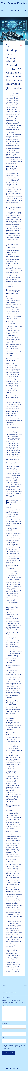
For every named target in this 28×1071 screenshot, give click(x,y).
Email (4, 1031)
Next (25, 985)
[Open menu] (2, 10)
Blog (20, 45)
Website (4, 1038)
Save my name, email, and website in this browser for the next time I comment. (14, 1046)
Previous (4, 985)
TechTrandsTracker (14, 3)
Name (4, 1023)
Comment (5, 1005)
